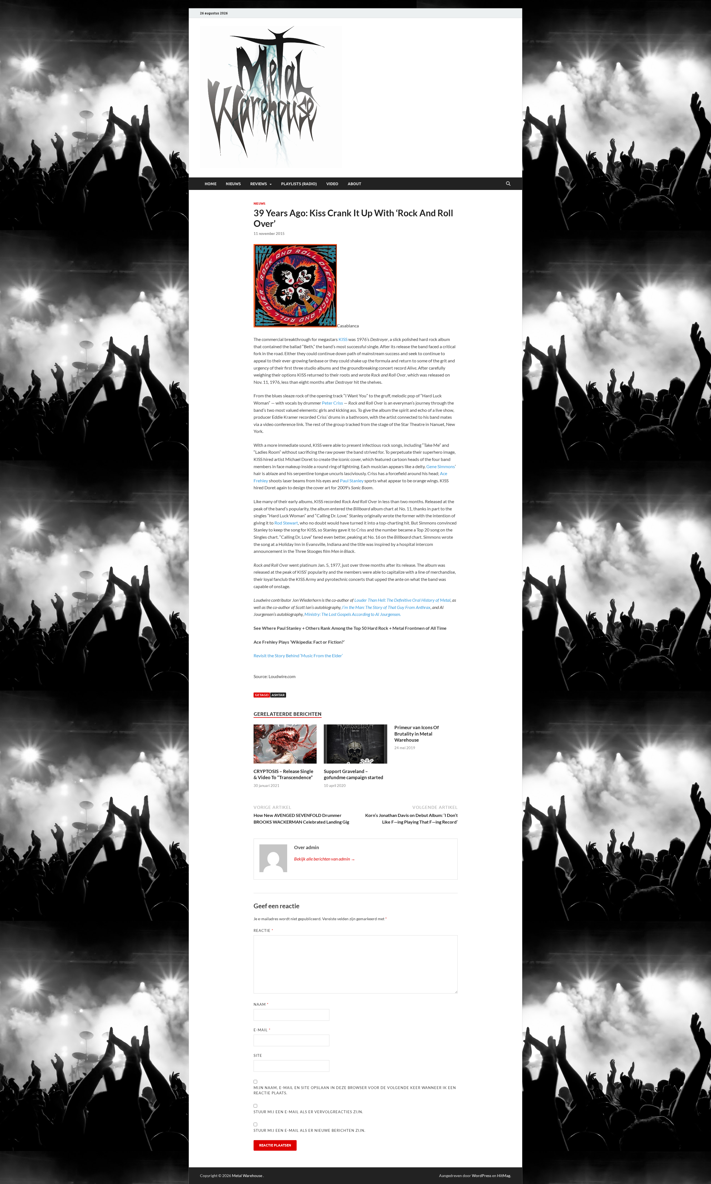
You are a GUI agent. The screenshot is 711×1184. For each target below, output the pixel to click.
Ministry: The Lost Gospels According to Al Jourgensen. (352, 614)
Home (210, 184)
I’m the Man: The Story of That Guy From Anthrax (386, 607)
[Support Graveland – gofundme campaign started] (355, 745)
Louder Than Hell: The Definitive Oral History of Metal (402, 600)
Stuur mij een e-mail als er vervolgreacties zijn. (308, 1112)
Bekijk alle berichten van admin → (324, 858)
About (354, 184)
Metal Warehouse (247, 1175)
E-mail (262, 1030)
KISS (343, 339)
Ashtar (278, 695)
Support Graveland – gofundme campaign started (353, 774)
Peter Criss (332, 402)
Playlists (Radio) (299, 184)
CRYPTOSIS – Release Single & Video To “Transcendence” (283, 774)
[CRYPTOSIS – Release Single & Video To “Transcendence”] (285, 745)
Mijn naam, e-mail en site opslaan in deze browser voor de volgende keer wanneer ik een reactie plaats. (355, 1090)
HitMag (503, 1175)
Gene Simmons (440, 466)
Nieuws (233, 184)
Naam (261, 1004)
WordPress (481, 1175)
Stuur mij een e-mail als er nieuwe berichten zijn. (309, 1130)
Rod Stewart (286, 522)
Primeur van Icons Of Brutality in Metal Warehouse (416, 733)
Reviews (258, 184)
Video (332, 184)
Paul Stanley (352, 480)
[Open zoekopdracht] (508, 183)
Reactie (263, 930)
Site (258, 1055)
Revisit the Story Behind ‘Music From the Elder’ (298, 655)
